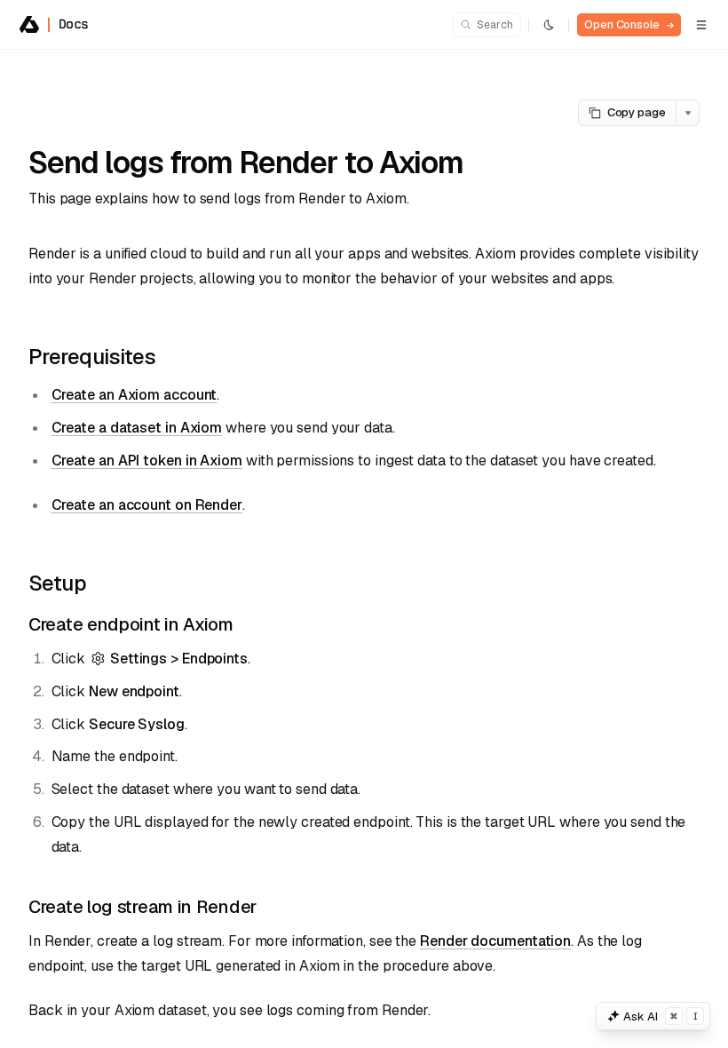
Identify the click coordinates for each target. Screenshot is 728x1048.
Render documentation (495, 941)
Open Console (629, 24)
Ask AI (660, 1016)
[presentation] (364, 549)
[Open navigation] (701, 24)
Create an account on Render (146, 505)
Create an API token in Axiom (146, 460)
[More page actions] (688, 112)
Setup (57, 583)
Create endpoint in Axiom (130, 624)
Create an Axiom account (134, 394)
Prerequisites (91, 356)
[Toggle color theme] (548, 24)
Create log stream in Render (142, 906)
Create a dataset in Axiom (137, 427)
